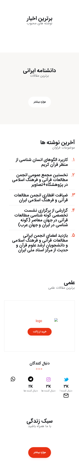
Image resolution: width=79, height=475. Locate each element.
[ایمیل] (66, 396)
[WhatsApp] (12, 384)
